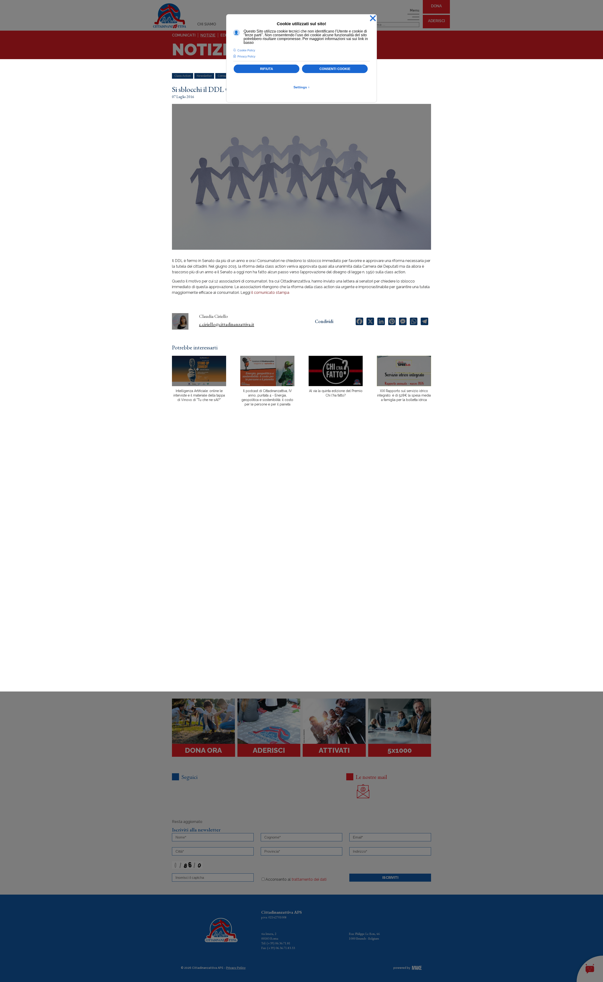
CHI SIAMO (206, 24)
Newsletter (204, 76)
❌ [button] (373, 18)
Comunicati (184, 35)
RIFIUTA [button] (266, 69)
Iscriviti (390, 878)
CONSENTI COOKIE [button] (334, 69)
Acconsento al (295, 879)
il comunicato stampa (270, 292)
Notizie (208, 35)
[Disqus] (301, 492)
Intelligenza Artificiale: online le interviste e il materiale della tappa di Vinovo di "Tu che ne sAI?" (199, 395)
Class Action (182, 76)
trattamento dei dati (309, 879)
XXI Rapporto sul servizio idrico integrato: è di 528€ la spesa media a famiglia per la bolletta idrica (404, 395)
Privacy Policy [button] (246, 56)
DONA (436, 6)
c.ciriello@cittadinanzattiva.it (226, 324)
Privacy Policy (236, 968)
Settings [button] (301, 87)
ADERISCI (436, 21)
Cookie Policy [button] (246, 50)
